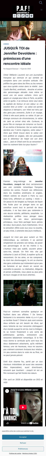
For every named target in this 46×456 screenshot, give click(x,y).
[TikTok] (23, 16)
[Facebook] (27, 16)
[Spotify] (31, 16)
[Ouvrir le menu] (41, 9)
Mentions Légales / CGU (29, 453)
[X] (19, 16)
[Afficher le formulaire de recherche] (40, 2)
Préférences (23, 449)
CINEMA (6, 44)
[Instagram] (14, 16)
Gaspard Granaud (12, 69)
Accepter (23, 437)
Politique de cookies (15, 453)
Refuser (23, 443)
